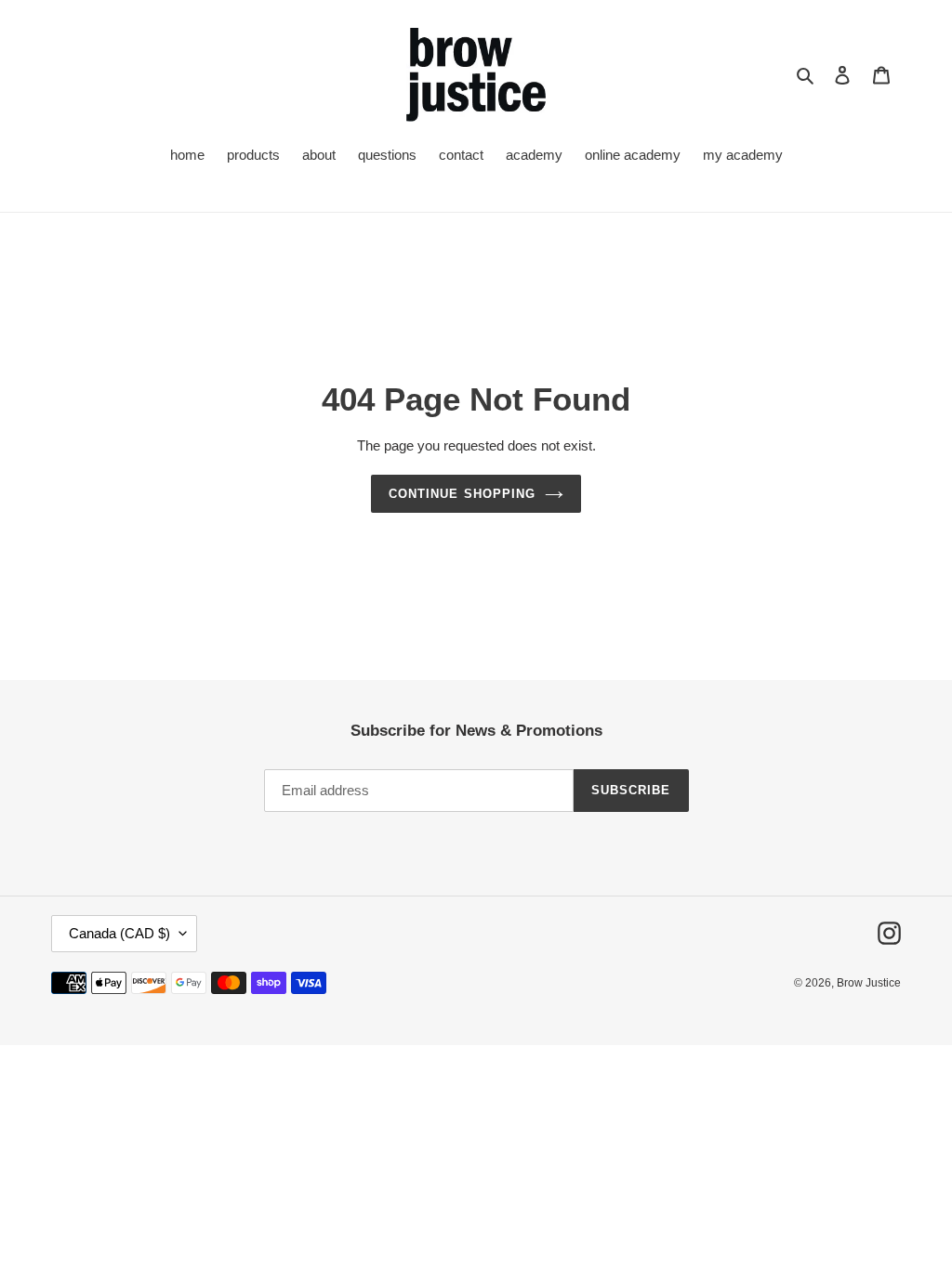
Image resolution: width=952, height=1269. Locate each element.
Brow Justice (869, 982)
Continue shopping (462, 494)
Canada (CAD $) (119, 933)
